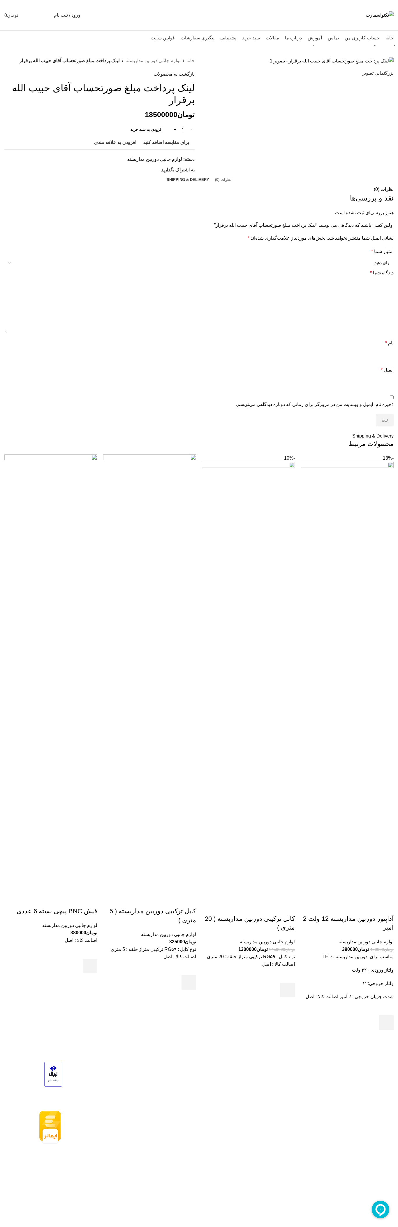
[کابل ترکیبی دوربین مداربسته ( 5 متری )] (149, 672)
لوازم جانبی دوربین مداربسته (366, 941)
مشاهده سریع (386, 1037)
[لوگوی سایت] (380, 14)
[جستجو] (45, 15)
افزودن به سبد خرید (147, 129)
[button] (386, 1022)
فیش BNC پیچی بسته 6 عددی (57, 911)
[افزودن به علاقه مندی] (386, 1008)
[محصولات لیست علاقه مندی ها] (35, 15)
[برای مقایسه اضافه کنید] (386, 907)
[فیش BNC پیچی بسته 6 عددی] (50, 672)
